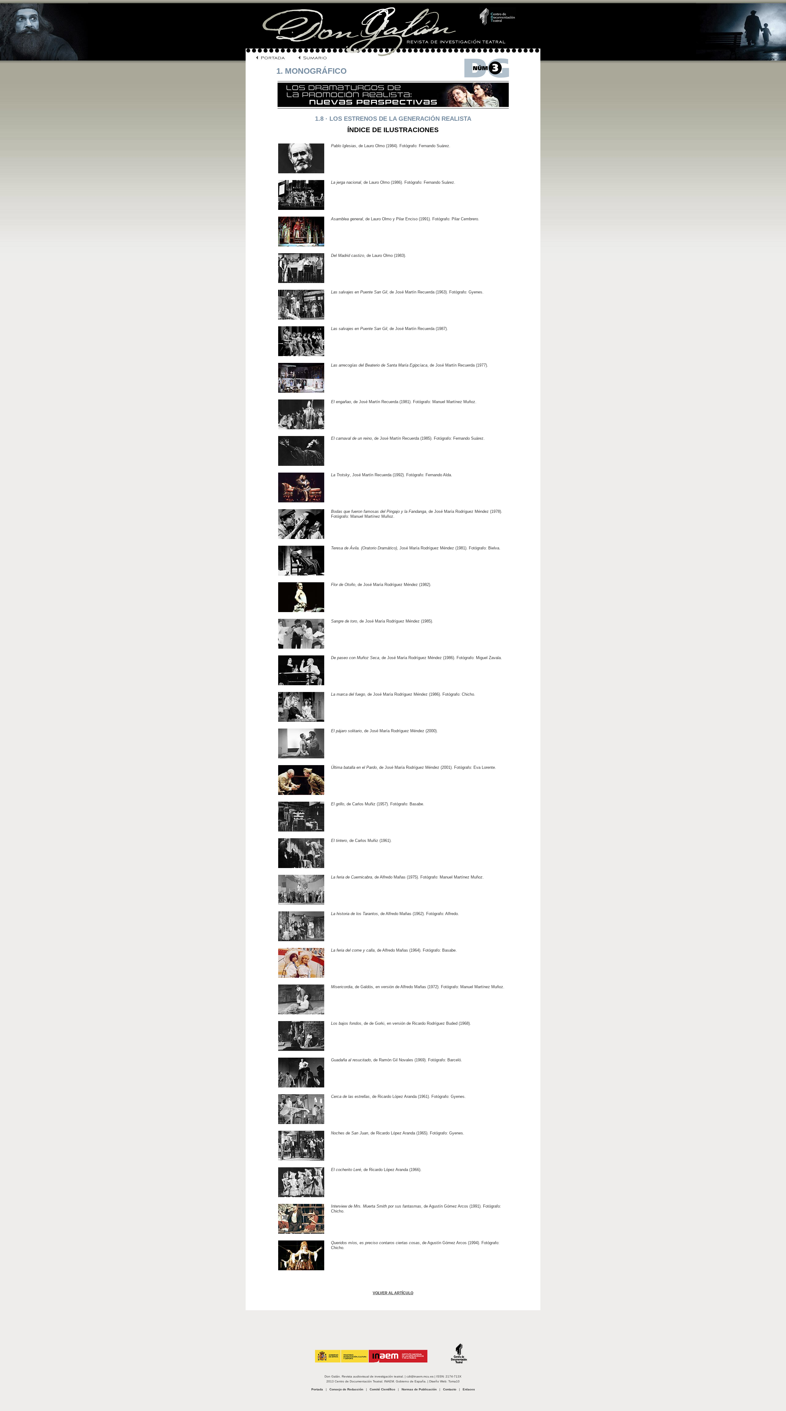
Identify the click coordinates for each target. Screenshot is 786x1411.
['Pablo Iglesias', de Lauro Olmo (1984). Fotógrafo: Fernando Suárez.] (301, 172)
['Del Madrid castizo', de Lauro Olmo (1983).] (301, 281)
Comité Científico (382, 1389)
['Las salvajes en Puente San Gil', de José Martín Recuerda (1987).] (301, 354)
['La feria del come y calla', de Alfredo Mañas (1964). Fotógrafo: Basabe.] (301, 976)
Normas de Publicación (419, 1389)
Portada (317, 1389)
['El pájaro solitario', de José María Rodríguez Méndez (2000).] (301, 757)
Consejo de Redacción (346, 1389)
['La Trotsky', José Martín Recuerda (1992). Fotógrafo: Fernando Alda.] (301, 501)
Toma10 (454, 1381)
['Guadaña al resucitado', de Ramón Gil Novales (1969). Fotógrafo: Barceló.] (301, 1086)
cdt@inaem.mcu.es (420, 1376)
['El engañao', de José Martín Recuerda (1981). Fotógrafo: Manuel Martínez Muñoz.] (301, 428)
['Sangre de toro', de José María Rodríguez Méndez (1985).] (301, 647)
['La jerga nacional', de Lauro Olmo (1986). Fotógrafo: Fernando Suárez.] (301, 208)
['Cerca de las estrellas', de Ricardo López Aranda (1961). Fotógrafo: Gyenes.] (301, 1122)
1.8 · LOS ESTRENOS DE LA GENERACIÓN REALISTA (393, 118)
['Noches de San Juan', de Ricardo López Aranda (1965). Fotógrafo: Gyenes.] (301, 1159)
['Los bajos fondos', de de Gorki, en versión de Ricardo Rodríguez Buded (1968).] (301, 1049)
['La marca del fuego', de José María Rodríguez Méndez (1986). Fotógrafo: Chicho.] (301, 720)
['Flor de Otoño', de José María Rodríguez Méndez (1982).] (301, 610)
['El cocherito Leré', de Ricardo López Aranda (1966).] (301, 1195)
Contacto (449, 1389)
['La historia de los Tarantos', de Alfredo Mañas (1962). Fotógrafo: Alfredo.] (301, 939)
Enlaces (469, 1389)
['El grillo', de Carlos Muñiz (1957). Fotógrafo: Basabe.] (301, 830)
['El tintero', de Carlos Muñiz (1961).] (301, 866)
